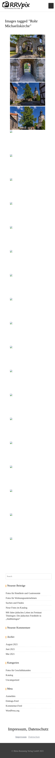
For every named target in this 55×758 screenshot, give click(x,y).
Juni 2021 (10, 649)
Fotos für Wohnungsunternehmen (21, 598)
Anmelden (10, 696)
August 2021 (12, 644)
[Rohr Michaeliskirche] (27, 46)
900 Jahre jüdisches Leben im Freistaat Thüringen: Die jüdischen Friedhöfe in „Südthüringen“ (24, 615)
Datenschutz (34, 737)
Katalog (9, 675)
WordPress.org (12, 710)
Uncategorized (12, 680)
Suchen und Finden (15, 603)
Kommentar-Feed (14, 706)
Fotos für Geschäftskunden (18, 670)
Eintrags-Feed (12, 701)
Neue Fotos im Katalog (16, 607)
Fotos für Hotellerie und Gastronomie (23, 593)
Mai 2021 (10, 654)
